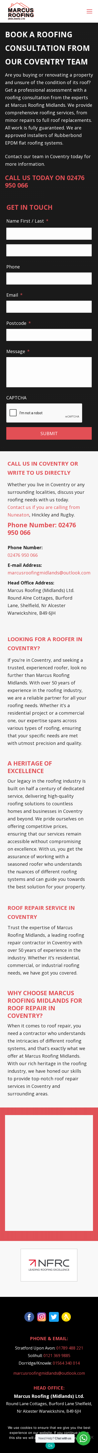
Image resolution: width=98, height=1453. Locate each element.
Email (14, 294)
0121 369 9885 (56, 1355)
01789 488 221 (69, 1348)
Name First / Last (27, 220)
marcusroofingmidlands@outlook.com (49, 573)
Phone (13, 266)
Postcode (18, 323)
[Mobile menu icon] (89, 11)
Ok (50, 1445)
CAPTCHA (16, 397)
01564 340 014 (66, 1363)
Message (18, 351)
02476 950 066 (23, 555)
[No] (91, 1437)
